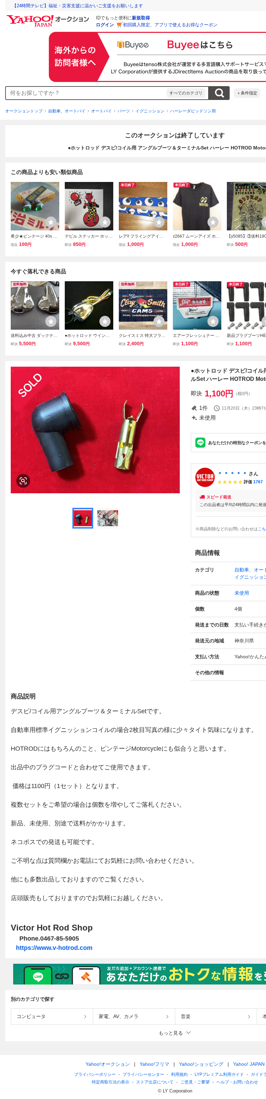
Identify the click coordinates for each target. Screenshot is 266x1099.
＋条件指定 (247, 93)
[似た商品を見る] (23, 481)
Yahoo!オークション (108, 1064)
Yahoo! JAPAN (249, 1064)
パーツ (123, 111)
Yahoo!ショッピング (201, 1064)
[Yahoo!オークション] (48, 17)
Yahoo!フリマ (154, 1064)
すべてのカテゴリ (186, 93)
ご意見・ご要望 (195, 1082)
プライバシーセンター (143, 1074)
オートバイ (101, 111)
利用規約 (179, 1074)
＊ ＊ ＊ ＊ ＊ (232, 473)
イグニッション (150, 111)
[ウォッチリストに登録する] (50, 222)
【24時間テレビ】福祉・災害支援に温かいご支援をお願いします (77, 5)
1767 (258, 481)
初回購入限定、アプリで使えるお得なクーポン (170, 24)
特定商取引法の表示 (110, 1082)
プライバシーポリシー (95, 1074)
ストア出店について (155, 1082)
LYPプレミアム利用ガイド (219, 1074)
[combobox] (86, 93)
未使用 (241, 593)
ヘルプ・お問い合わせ (237, 1082)
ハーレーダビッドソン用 (193, 111)
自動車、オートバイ (67, 111)
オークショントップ (24, 111)
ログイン (105, 24)
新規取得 (141, 17)
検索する (219, 93)
